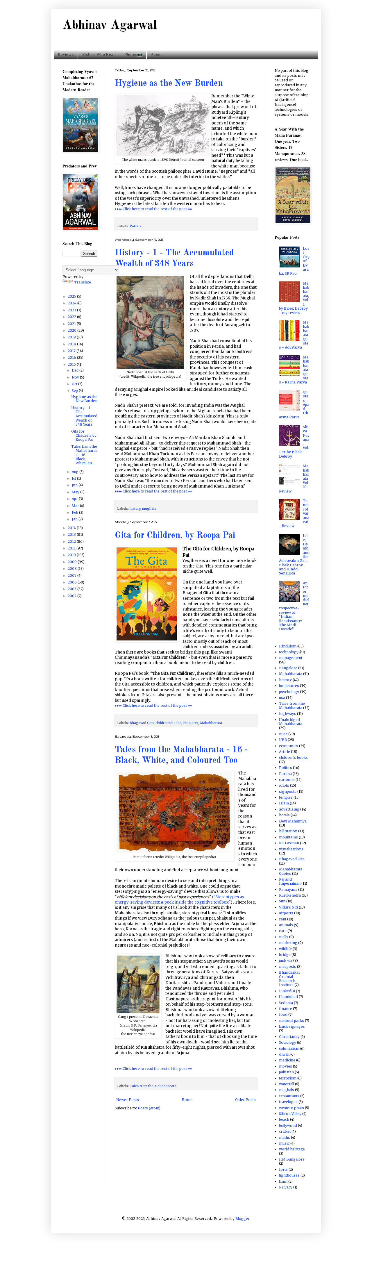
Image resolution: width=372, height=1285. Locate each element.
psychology (289, 692)
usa (282, 697)
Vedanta (286, 1003)
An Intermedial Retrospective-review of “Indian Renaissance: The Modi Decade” (294, 606)
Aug (75, 472)
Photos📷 (133, 54)
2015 (72, 364)
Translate (82, 282)
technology (288, 652)
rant (282, 919)
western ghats (291, 1108)
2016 (72, 357)
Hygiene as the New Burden (169, 83)
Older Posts (245, 1099)
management (290, 658)
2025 (72, 296)
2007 (72, 575)
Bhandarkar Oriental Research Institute (289, 978)
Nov (76, 377)
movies (285, 1066)
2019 (72, 337)
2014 (72, 528)
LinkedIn (287, 991)
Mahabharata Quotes (290, 871)
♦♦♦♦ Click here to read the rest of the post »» (153, 209)
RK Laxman (289, 843)
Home (187, 1099)
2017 (72, 351)
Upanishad (288, 997)
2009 (73, 562)
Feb (75, 512)
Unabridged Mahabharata (290, 722)
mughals (149, 508)
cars (283, 931)
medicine (287, 1060)
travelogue (288, 1102)
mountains (288, 837)
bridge (285, 954)
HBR (283, 740)
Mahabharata (211, 723)
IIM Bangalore (292, 1159)
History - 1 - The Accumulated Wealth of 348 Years (84, 416)
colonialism (289, 1048)
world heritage (292, 1149)
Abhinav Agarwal (109, 25)
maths (284, 1137)
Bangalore (288, 668)
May (76, 492)
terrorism (287, 1078)
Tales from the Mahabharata (153, 1086)
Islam (284, 803)
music (284, 1143)
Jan (75, 519)
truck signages (292, 1026)
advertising (289, 809)
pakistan (286, 1072)
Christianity (289, 1036)
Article (284, 751)
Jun (75, 485)
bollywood (288, 1125)
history (135, 508)
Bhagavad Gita (142, 723)
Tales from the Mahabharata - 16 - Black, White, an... (84, 454)
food (283, 1014)
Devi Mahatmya (293, 821)
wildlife (285, 949)
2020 (72, 330)
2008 (73, 568)
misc (283, 734)
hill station (288, 831)
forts (283, 1169)
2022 (72, 317)
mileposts (287, 966)
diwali (284, 1054)
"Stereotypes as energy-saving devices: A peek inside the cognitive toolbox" (179, 900)
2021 (72, 324)
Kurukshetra (290, 895)
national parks (291, 1020)
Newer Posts (127, 1099)
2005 (72, 589)
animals (286, 925)
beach (284, 1119)
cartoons (287, 779)
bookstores (289, 685)
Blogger (242, 1218)
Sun (282, 901)
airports (286, 913)
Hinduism (190, 723)
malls (283, 937)
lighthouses (289, 1175)
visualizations (291, 849)
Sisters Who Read (99, 54)
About (156, 54)
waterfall (286, 1084)
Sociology (287, 1042)
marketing (288, 942)
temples (286, 797)
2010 (72, 555)
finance (285, 1008)
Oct (75, 384)
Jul (74, 478)
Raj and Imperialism (290, 881)
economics (288, 746)
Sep (75, 390)
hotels (284, 815)
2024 (72, 303)
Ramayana (288, 889)
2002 (72, 596)
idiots (284, 785)
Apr (75, 499)
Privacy (285, 1187)
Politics (135, 226)
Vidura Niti (288, 907)
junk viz (285, 960)
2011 (72, 548)
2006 (73, 582)
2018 (72, 344)
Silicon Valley (290, 1113)
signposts (287, 791)
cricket (285, 1131)
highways (287, 713)
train (283, 1181)
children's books (168, 723)
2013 (72, 534)
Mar (76, 506)
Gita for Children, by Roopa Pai (175, 535)
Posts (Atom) (149, 1108)
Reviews (66, 54)
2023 (72, 310)
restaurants (289, 1096)
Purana (285, 774)
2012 (72, 541)
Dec (75, 370)
